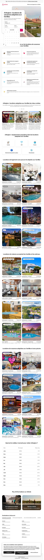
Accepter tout (9, 552)
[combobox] (13, 23)
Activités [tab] (39, 517)
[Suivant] (23, 109)
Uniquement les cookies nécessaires (21, 553)
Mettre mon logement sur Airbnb (33, 4)
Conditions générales (24, 558)
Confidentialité (17, 558)
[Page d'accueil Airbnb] (5, 4)
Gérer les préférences (34, 552)
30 (18, 42)
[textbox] (9, 27)
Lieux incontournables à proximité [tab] (30, 517)
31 (5, 45)
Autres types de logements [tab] (17, 517)
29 (16, 42)
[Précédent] (19, 109)
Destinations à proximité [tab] (6, 517)
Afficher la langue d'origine (32, 1)
